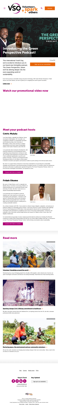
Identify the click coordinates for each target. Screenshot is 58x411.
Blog (20, 370)
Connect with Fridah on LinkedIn (13, 223)
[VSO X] (24, 381)
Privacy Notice (21, 404)
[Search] (41, 8)
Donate (50, 8)
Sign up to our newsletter (43, 64)
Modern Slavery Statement (34, 404)
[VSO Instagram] (17, 381)
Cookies (26, 404)
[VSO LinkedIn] (21, 381)
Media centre (31, 370)
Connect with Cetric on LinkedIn (13, 172)
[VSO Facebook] (13, 381)
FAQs (37, 370)
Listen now (6, 83)
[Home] (23, 8)
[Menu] (4, 8)
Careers (25, 370)
